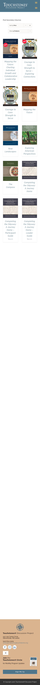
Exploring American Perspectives (29, 151)
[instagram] (10, 647)
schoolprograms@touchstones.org (15, 643)
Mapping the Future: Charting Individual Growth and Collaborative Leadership (10, 70)
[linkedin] (15, 647)
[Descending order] (30, 25)
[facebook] (5, 647)
